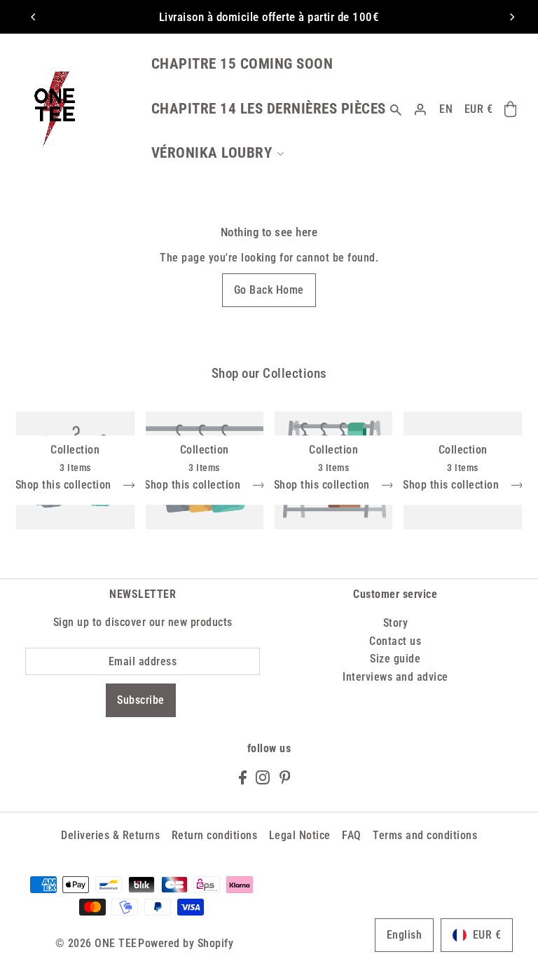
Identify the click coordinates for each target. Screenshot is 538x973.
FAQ (351, 835)
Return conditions (215, 835)
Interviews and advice (395, 676)
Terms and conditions (425, 835)
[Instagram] (263, 776)
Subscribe (141, 700)
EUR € (478, 109)
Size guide (395, 658)
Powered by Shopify (185, 943)
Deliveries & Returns (110, 835)
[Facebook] (243, 776)
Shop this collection (65, 485)
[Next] (511, 16)
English (404, 934)
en (446, 109)
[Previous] (33, 16)
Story (395, 623)
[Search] (396, 109)
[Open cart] (510, 109)
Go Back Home (269, 290)
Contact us (395, 641)
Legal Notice (300, 835)
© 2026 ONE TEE (96, 943)
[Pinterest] (285, 776)
